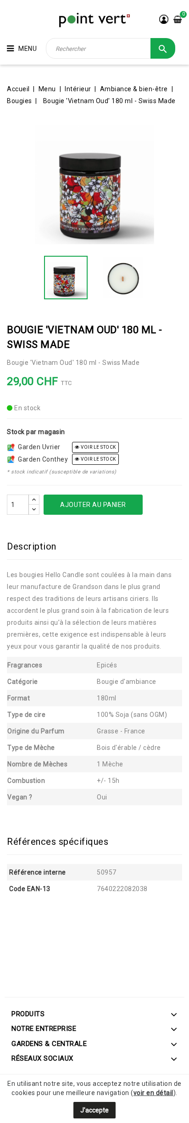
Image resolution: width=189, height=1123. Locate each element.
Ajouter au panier (93, 504)
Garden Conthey (41, 459)
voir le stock (98, 447)
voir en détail (153, 1092)
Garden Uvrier (38, 447)
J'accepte (94, 1110)
